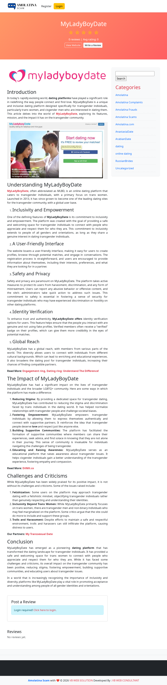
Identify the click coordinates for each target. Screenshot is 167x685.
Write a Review (93, 45)
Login (59, 6)
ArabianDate (123, 139)
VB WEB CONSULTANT (125, 680)
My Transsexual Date (39, 534)
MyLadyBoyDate (66, 113)
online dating (123, 153)
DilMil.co (28, 468)
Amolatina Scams (126, 117)
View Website (73, 45)
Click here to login (45, 610)
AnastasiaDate (124, 131)
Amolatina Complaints (129, 102)
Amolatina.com (124, 124)
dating (119, 146)
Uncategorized (124, 168)
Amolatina (121, 95)
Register (46, 6)
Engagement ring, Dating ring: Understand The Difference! (61, 371)
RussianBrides (124, 161)
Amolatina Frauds (126, 109)
